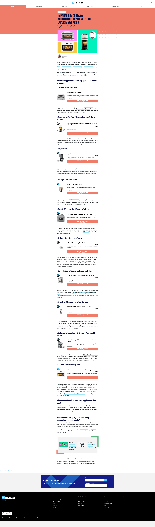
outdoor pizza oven (88, 107)
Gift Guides (55, 510)
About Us (105, 496)
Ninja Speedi (86, 232)
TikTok (80, 463)
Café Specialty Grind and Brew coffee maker (78, 407)
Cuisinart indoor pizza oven (83, 109)
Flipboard (86, 463)
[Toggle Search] (152, 3)
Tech (54, 503)
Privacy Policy (123, 498)
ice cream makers (77, 66)
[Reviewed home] (77, 3)
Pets (142, 6)
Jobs (104, 498)
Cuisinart (85, 429)
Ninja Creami (67, 169)
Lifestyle (54, 505)
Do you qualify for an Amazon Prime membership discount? (92, 445)
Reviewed (70, 461)
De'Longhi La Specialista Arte (90, 355)
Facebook (65, 463)
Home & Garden (90, 6)
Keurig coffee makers (74, 199)
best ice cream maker (79, 169)
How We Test (81, 505)
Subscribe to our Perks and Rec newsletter (74, 394)
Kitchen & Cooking (116, 6)
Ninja (81, 429)
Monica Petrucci (69, 54)
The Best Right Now (82, 496)
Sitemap (122, 501)
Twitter (70, 463)
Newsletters (13, 6)
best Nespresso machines (74, 138)
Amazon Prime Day (62, 12)
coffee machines (88, 66)
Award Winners (39, 6)
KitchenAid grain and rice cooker (78, 409)
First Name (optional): (90, 483)
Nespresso (93, 429)
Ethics (105, 505)
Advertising (106, 501)
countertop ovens (66, 66)
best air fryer (62, 228)
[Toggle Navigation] (3, 3)
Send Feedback (106, 507)
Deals (79, 499)
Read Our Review (69, 98)
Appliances (64, 6)
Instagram (75, 463)
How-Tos (80, 503)
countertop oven (62, 384)
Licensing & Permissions (108, 503)
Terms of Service (123, 496)
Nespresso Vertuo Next (62, 140)
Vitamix (78, 323)
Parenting (55, 507)
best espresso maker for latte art (79, 356)
